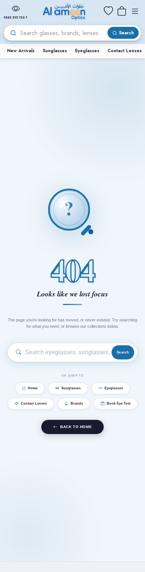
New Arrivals (21, 50)
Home (33, 388)
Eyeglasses (87, 50)
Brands (77, 403)
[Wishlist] (108, 11)
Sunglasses (55, 50)
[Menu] (135, 11)
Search (123, 352)
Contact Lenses (34, 403)
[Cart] (121, 11)
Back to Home (76, 427)
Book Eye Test (118, 403)
